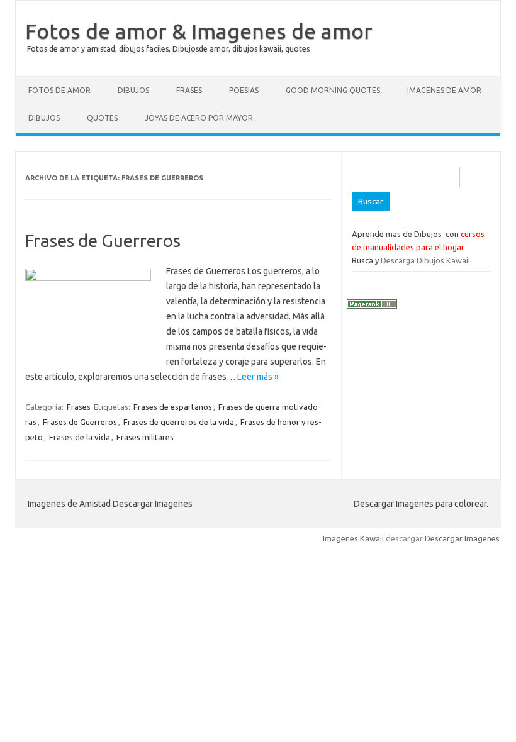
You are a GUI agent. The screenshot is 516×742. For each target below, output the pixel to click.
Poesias (244, 90)
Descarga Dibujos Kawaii (425, 260)
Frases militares (145, 437)
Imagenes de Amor (444, 90)
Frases (189, 90)
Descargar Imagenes (462, 538)
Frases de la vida (79, 437)
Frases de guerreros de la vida (178, 422)
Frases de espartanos (172, 406)
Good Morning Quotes (333, 90)
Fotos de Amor (59, 90)
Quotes (102, 118)
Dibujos (133, 90)
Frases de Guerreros (103, 240)
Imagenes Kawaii (353, 538)
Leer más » (258, 377)
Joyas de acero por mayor (199, 118)
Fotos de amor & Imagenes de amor (199, 31)
